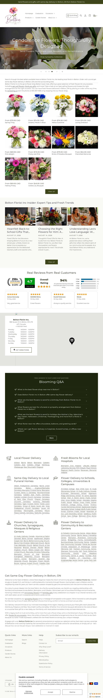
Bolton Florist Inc (15, 691)
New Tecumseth (30, 467)
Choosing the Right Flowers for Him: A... (50, 230)
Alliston (17, 463)
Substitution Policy (45, 663)
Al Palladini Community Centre (73, 533)
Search (24, 640)
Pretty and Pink (34, 154)
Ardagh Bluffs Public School (85, 509)
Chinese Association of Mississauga (75, 547)
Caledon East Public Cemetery (36, 495)
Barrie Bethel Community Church (36, 541)
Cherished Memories (83, 154)
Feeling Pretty (10, 186)
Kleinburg (45, 465)
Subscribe (92, 641)
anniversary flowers (32, 593)
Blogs (24, 643)
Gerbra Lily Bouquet (36, 186)
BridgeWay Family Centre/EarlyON (82, 540)
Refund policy (44, 660)
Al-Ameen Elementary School (73, 493)
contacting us (12, 91)
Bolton (29, 463)
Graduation (9, 643)
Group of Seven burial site (33, 506)
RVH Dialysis (80, 468)
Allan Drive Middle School (71, 500)
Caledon (46, 463)
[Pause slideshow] (62, 71)
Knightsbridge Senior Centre (72, 560)
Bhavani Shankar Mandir (33, 547)
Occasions (8, 647)
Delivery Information (43, 651)
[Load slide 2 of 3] (48, 71)
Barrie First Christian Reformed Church (29, 543)
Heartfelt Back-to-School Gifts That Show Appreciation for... (19, 230)
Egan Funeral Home (31, 504)
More (51, 438)
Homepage (9, 640)
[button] (50, 13)
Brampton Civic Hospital (71, 466)
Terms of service (44, 667)
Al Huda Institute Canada (86, 491)
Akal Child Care (82, 489)
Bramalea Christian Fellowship (37, 552)
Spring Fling (9, 122)
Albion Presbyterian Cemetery (26, 486)
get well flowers (18, 86)
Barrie (23, 463)
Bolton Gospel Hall (36, 550)
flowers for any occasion (18, 615)
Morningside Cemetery (33, 511)
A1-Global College (68, 489)
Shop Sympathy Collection (51, 57)
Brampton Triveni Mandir (39, 561)
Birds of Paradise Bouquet (62, 154)
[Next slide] (57, 71)
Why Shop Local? (45, 647)
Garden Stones (10, 654)
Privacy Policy (27, 686)
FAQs (41, 640)
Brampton (37, 463)
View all (51, 191)
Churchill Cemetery (22, 502)
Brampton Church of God (26, 554)
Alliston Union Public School (84, 502)
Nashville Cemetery (42, 513)
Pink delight (9, 154)
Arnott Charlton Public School (73, 511)
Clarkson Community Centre (84, 549)
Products (8, 650)
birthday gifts (48, 593)
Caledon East (19, 465)
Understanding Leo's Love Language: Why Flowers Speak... (83, 230)
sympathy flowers (31, 599)
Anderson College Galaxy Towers (75, 505)
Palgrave (40, 467)
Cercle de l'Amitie (89, 544)
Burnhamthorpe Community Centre (75, 542)
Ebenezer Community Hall (71, 551)
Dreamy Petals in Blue (37, 122)
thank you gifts (30, 86)
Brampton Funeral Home (31, 490)
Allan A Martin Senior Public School (81, 498)
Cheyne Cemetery (42, 499)
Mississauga (18, 467)
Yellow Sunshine (58, 122)
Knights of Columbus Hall (82, 558)
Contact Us (43, 643)
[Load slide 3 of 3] (52, 71)
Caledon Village (33, 465)
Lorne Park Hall (90, 560)
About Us (8, 657)
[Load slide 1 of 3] (45, 71)
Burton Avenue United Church (26, 563)
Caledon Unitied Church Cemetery (27, 497)
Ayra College (72, 516)
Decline (72, 692)
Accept (50, 692)
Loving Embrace (81, 122)
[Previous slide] (41, 71)
